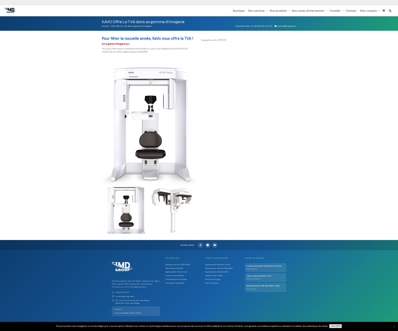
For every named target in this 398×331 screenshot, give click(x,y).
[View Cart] (383, 10)
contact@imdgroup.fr (125, 296)
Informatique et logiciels (176, 279)
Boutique (239, 11)
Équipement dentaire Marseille (219, 268)
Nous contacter (212, 283)
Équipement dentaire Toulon (217, 264)
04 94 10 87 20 (122, 292)
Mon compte (369, 11)
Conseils (335, 11)
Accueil (105, 26)
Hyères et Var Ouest (214, 275)
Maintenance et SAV (174, 268)
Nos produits (278, 11)
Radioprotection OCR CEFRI (177, 264)
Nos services (256, 11)
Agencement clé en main (176, 272)
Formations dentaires (174, 283)
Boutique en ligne (213, 279)
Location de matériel (174, 275)
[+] (125, 210)
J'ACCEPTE (336, 326)
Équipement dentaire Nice (217, 272)
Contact (351, 11)
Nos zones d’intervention (308, 11)
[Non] (394, 326)
